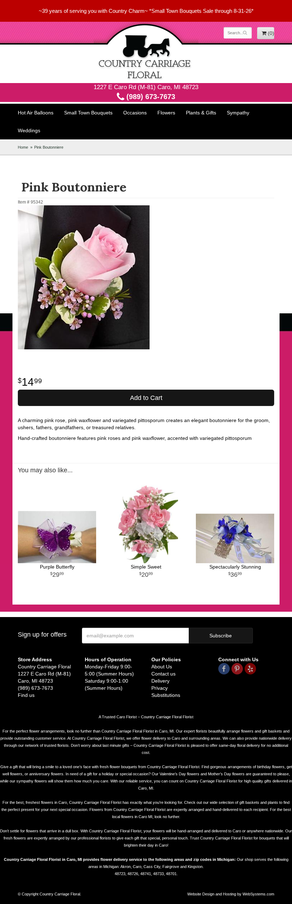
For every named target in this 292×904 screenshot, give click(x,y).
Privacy (159, 688)
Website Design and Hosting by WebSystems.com (230, 894)
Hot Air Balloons (35, 112)
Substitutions (165, 695)
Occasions (135, 112)
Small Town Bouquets (88, 112)
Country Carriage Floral (146, 52)
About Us (161, 666)
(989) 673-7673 (149, 97)
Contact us (163, 674)
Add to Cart (146, 397)
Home (23, 147)
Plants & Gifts (201, 112)
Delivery (160, 681)
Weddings (29, 130)
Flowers (166, 112)
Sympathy (238, 112)
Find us (26, 695)
